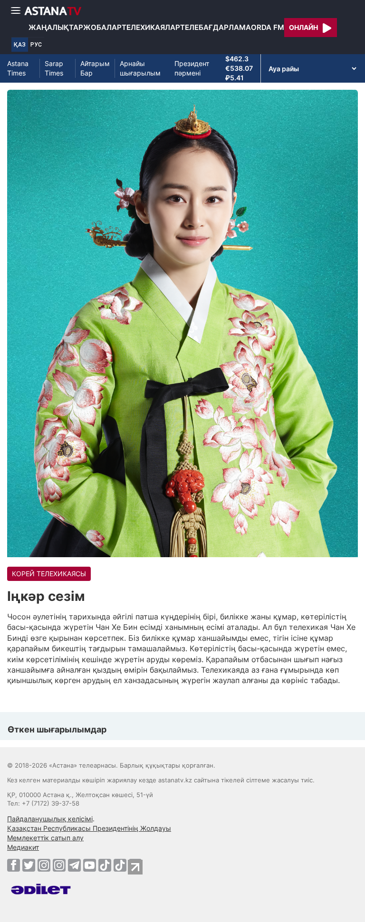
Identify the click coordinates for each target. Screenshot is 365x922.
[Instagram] (44, 865)
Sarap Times (54, 68)
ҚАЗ (20, 44)
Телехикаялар (151, 27)
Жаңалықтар (56, 27)
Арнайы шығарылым (140, 68)
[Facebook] (13, 865)
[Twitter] (29, 865)
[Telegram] (74, 865)
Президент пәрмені (191, 68)
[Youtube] (90, 865)
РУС (36, 44)
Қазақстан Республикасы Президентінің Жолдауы (89, 828)
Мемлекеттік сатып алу (45, 838)
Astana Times (18, 68)
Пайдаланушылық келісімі (50, 819)
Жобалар (102, 27)
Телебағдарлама (215, 27)
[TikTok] (105, 865)
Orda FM (267, 27)
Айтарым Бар (95, 68)
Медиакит (23, 847)
